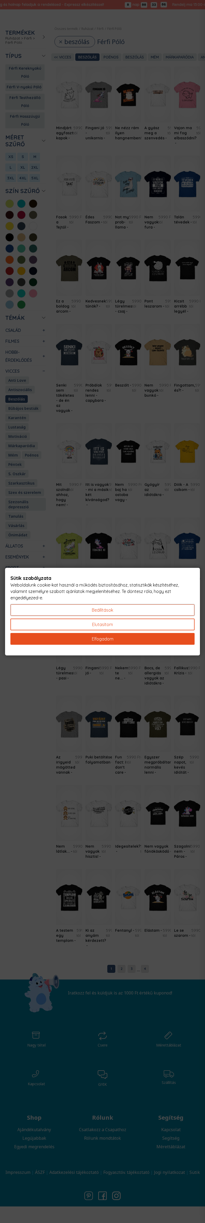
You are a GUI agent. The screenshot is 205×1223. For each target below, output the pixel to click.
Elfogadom (102, 639)
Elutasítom (102, 624)
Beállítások (102, 610)
